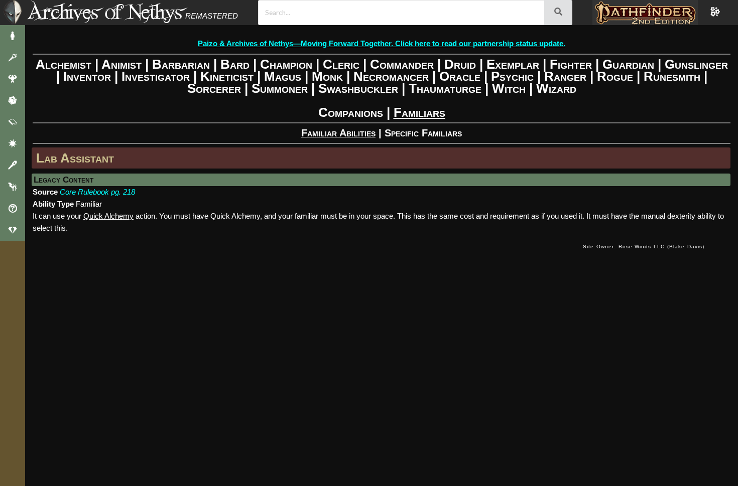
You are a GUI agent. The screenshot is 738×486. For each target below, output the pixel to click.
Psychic (512, 76)
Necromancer (391, 76)
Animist (121, 64)
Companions (350, 112)
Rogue (615, 76)
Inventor (87, 76)
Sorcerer (214, 88)
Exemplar (512, 64)
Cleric (341, 64)
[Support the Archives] (12, 230)
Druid (460, 64)
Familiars (419, 112)
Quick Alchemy (108, 216)
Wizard (556, 88)
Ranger (565, 76)
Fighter (571, 64)
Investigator (155, 76)
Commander (402, 64)
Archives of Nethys (105, 12)
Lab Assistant (75, 158)
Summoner (280, 88)
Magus (282, 76)
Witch (509, 88)
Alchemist (63, 64)
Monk (327, 76)
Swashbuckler (358, 88)
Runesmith (672, 76)
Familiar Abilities (338, 132)
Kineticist (227, 76)
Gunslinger (696, 64)
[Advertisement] (304, 256)
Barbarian (181, 64)
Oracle (459, 76)
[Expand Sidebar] (12, 12)
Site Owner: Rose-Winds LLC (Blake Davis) (643, 246)
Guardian (628, 64)
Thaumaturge (445, 88)
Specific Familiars (423, 132)
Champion (286, 64)
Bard (235, 64)
